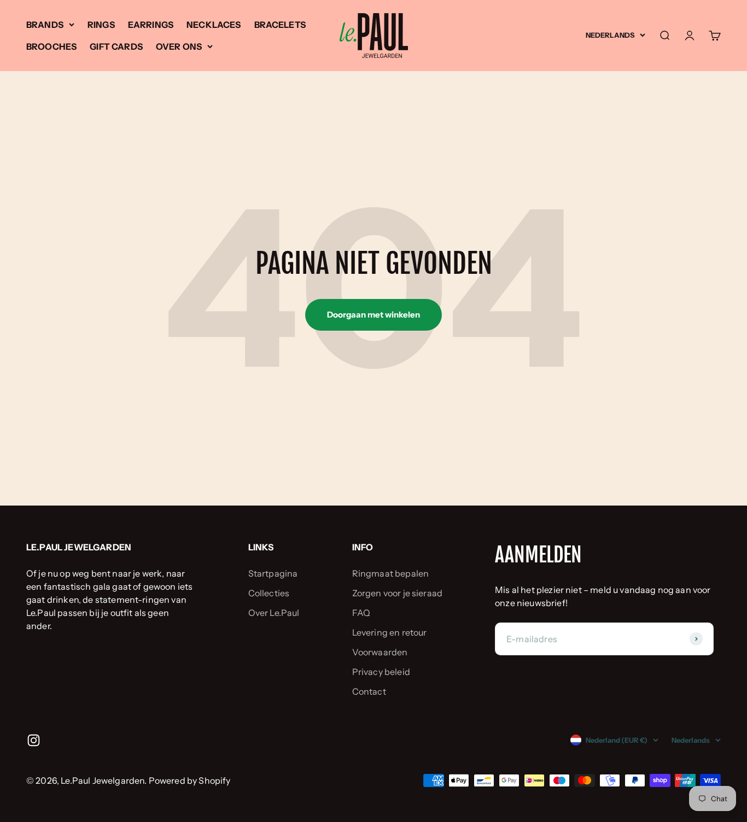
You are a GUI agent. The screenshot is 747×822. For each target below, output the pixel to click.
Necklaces (213, 24)
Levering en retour (389, 632)
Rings (101, 24)
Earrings (150, 24)
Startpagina (273, 573)
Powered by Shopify (190, 780)
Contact (369, 691)
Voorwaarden (380, 652)
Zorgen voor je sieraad (397, 593)
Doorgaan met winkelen (373, 314)
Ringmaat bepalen (390, 573)
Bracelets (280, 24)
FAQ (361, 612)
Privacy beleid (381, 671)
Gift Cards (116, 46)
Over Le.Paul (274, 612)
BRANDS (44, 24)
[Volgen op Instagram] (33, 740)
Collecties (269, 593)
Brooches (51, 46)
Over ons (179, 46)
